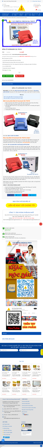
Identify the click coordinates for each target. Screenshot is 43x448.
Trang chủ (4, 17)
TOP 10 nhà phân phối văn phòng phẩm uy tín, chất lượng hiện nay (6, 375)
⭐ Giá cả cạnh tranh (6, 434)
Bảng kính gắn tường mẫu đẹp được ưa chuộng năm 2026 (36, 391)
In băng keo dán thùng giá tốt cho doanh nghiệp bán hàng (36, 375)
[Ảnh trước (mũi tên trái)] (0, 446)
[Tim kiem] (16, 10)
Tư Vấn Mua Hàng (6, 428)
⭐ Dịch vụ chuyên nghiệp (7, 432)
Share (11, 195)
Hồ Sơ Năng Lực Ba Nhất (7, 426)
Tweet (18, 195)
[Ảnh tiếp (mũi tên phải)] (1, 446)
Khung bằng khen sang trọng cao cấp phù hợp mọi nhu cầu (26, 391)
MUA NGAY (20, 75)
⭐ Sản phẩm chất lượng (7, 430)
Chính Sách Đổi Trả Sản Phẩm (27, 405)
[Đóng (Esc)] (3, 445)
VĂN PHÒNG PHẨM (10, 17)
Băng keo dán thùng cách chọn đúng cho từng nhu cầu (16, 391)
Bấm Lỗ (15, 17)
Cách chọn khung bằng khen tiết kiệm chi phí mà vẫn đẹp (5, 391)
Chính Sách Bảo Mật (25, 401)
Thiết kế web (35, 442)
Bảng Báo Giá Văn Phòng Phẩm (27, 409)
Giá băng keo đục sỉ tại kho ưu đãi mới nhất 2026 (26, 375)
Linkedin (33, 195)
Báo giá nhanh (24, 411)
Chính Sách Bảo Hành (26, 403)
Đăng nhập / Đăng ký (37, 1)
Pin (25, 195)
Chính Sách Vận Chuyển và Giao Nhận (29, 407)
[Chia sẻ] (2, 445)
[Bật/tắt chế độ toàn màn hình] (1, 445)
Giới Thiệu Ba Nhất (6, 424)
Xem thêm (4, 378)
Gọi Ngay (36, 6)
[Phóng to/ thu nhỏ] (0, 445)
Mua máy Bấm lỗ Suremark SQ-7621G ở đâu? (13, 98)
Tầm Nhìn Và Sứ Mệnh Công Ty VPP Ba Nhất (16, 375)
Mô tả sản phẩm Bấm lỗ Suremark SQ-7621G (13, 96)
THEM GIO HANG (9, 75)
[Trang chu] (28, 1)
